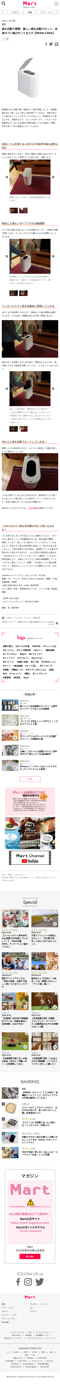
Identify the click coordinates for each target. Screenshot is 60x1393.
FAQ (30, 1332)
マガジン (16, 12)
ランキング (46, 665)
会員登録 (28, 1335)
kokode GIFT (44, 1367)
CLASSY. (16, 1352)
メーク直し (32, 666)
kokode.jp (15, 1364)
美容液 (7, 677)
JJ (8, 1352)
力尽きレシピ (49, 661)
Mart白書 (5, 1322)
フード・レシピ (47, 12)
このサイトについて (17, 1332)
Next (53, 177)
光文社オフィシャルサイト (13, 1338)
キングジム (9, 650)
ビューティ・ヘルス (9, 1315)
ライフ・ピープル (8, 1318)
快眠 (6, 669)
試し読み (30, 1256)
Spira (23, 654)
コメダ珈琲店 (24, 650)
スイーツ (9, 661)
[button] (2, 12)
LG (5, 673)
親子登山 (8, 646)
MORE (30, 779)
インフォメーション (43, 1332)
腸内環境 (51, 650)
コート (7, 666)
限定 (52, 669)
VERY (26, 1352)
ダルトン (39, 650)
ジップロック (40, 673)
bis (34, 1355)
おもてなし (38, 658)
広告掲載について (42, 1335)
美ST (26, 1355)
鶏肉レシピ (18, 669)
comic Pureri (22, 1361)
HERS (43, 1352)
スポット (5, 1311)
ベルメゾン (16, 673)
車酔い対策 (23, 662)
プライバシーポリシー (34, 1338)
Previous (7, 177)
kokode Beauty (28, 1364)
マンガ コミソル (37, 1361)
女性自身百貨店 (43, 1364)
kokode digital (30, 1367)
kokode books (16, 1367)
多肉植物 (19, 666)
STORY (34, 1352)
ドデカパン (24, 658)
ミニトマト (9, 658)
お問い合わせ (16, 1335)
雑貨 (30, 12)
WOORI (37, 646)
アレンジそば (50, 646)
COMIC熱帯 (9, 1361)
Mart (51, 1352)
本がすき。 (51, 1361)
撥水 (28, 673)
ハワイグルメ (10, 654)
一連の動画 (32, 508)
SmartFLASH (42, 1358)
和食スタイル (18, 1358)
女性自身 (30, 1358)
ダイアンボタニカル (36, 669)
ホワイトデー (36, 654)
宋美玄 (18, 677)
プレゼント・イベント (38, 1304)
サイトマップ (51, 1338)
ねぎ (27, 677)
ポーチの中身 (23, 646)
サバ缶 (35, 661)
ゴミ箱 (5, 39)
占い (31, 1308)
